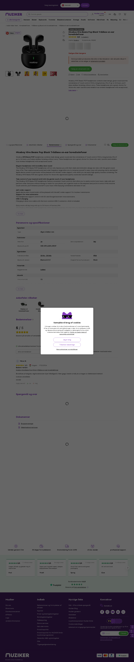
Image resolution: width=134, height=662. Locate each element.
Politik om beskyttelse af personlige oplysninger (73, 333)
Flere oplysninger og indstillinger (67, 349)
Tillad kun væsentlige (67, 344)
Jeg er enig (67, 339)
